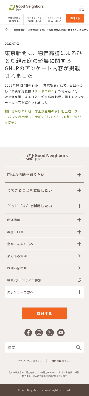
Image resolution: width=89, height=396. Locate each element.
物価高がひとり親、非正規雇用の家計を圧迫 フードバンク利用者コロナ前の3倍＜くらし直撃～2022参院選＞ (43, 117)
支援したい (34, 19)
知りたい (14, 19)
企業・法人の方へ (20, 244)
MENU (81, 10)
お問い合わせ (17, 268)
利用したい (55, 19)
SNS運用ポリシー (61, 361)
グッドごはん (45, 91)
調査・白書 (15, 232)
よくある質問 (17, 256)
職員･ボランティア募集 (24, 280)
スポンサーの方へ (20, 292)
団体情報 (13, 219)
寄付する (75, 18)
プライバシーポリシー (30, 361)
